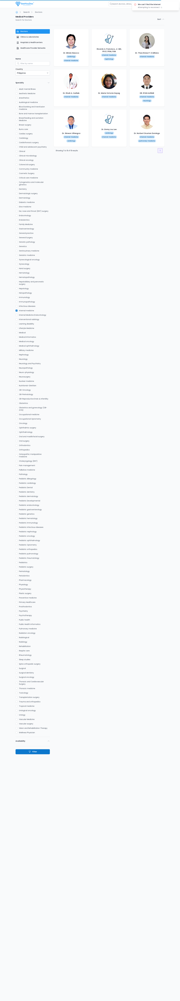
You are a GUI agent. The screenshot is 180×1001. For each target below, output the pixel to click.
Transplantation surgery (29, 697)
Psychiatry (23, 611)
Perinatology (24, 571)
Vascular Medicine (27, 719)
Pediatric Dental (26, 487)
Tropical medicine (26, 706)
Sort (159, 19)
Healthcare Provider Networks (32, 48)
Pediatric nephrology (28, 531)
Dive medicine (25, 206)
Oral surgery (24, 441)
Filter (34, 751)
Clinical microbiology (28, 155)
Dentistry (23, 189)
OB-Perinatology (26, 394)
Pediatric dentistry (27, 492)
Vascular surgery (26, 724)
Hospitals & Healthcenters (31, 42)
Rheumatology (25, 655)
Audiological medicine (28, 102)
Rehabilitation (25, 646)
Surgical (22, 668)
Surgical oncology (26, 677)
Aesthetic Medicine (27, 93)
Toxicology (23, 693)
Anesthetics (24, 98)
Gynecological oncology (29, 259)
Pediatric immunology (28, 523)
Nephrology (24, 354)
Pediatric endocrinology (29, 505)
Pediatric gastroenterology (30, 509)
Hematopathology (27, 277)
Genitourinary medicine (29, 251)
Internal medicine (26, 310)
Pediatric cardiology (27, 483)
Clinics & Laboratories (29, 37)
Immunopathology (27, 302)
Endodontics (24, 220)
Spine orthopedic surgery (29, 664)
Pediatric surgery (26, 567)
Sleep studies (24, 659)
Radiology (23, 642)
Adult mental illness (27, 89)
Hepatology (24, 288)
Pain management (27, 465)
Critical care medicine (28, 178)
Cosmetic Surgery (26, 173)
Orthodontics (24, 445)
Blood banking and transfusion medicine (32, 107)
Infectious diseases (27, 306)
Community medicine (28, 169)
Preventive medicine (28, 598)
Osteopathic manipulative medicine (30, 455)
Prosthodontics (25, 606)
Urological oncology (27, 710)
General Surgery (26, 237)
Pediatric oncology (27, 536)
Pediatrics (23, 562)
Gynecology (24, 264)
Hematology (24, 273)
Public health (24, 620)
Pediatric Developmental (29, 501)
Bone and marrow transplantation (33, 113)
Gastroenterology (26, 229)
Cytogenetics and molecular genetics (31, 183)
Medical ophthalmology (29, 346)
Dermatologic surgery (28, 193)
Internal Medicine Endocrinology (32, 315)
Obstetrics (23, 403)
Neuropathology (26, 368)
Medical (22, 332)
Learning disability (26, 324)
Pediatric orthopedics (28, 549)
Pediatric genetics (26, 514)
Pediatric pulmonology (28, 553)
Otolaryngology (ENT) (28, 461)
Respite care (24, 650)
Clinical (22, 151)
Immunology (24, 297)
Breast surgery (25, 125)
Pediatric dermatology (28, 496)
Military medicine (26, 350)
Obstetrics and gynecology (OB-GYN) (33, 408)
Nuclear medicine (26, 381)
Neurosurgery (24, 377)
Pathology (23, 474)
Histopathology (25, 293)
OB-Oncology (25, 390)
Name (18, 59)
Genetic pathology (27, 242)
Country (19, 69)
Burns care (23, 129)
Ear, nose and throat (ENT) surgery (33, 211)
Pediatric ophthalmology (29, 540)
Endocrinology (25, 215)
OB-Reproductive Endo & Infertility (33, 399)
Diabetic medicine (27, 202)
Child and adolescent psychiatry (33, 147)
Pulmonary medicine (28, 628)
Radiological (24, 637)
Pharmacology (25, 580)
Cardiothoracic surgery (29, 142)
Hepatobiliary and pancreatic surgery (31, 282)
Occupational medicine (29, 414)
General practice (26, 233)
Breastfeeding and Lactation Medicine (31, 119)
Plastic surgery (25, 593)
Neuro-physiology (26, 372)
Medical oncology (26, 341)
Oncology (23, 423)
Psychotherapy (25, 615)
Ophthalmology (25, 432)
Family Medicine (26, 224)
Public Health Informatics (29, 624)
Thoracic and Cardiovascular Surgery (31, 682)
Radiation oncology (27, 633)
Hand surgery (24, 268)
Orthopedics (24, 450)
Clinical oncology (26, 160)
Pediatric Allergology (27, 478)
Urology (22, 715)
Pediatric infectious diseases (31, 527)
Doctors (24, 31)
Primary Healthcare (27, 602)
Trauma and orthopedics (29, 701)
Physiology (23, 584)
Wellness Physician (27, 732)
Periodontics (24, 576)
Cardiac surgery (26, 133)
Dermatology (24, 198)
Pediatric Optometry (28, 545)
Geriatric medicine (27, 255)
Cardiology (23, 138)
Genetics (23, 246)
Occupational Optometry (30, 419)
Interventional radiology (29, 319)
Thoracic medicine (27, 688)
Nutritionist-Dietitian (27, 385)
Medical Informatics (27, 337)
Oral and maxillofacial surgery (31, 436)
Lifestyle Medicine (26, 328)
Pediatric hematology (28, 518)
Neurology (23, 359)
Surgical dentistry (26, 673)
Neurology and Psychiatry (30, 363)
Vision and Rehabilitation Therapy (33, 728)
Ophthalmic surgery (27, 427)
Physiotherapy (25, 589)
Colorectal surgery (27, 164)
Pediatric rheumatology (29, 558)
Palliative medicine (27, 470)
